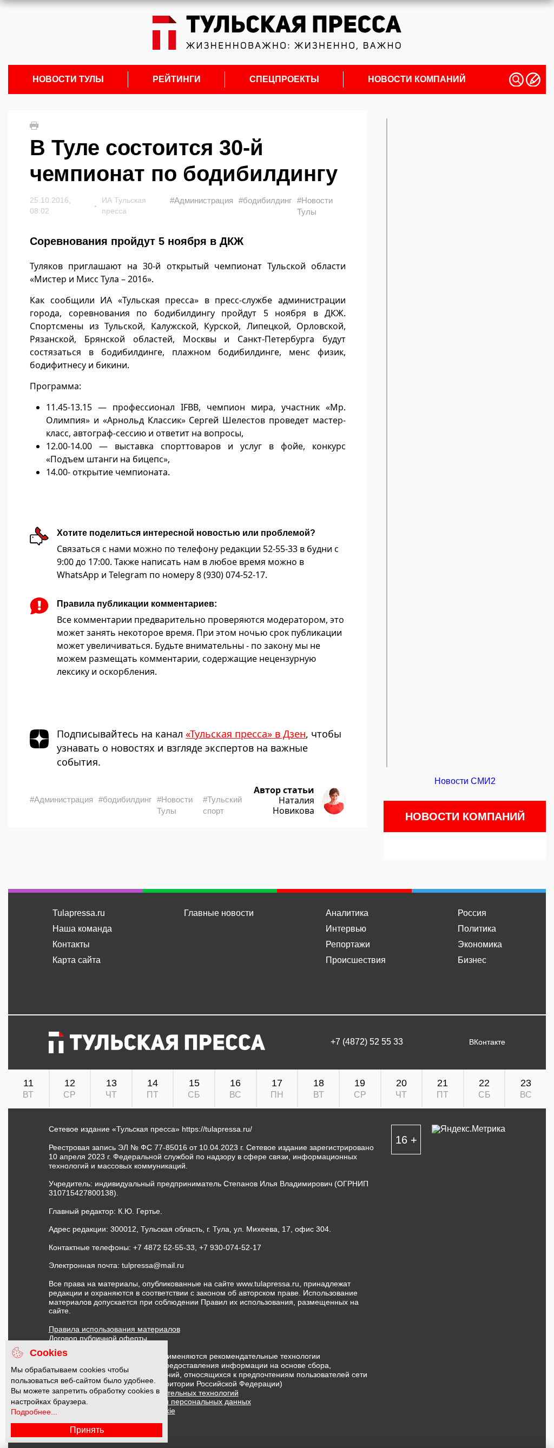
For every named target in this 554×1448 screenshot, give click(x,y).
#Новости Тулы (315, 206)
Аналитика (347, 913)
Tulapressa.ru (78, 913)
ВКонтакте (487, 1042)
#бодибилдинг (265, 200)
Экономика (480, 944)
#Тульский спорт (222, 805)
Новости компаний (417, 79)
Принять (87, 1429)
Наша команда (82, 928)
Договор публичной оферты (98, 1338)
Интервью (346, 928)
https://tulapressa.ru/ (217, 1129)
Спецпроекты (284, 79)
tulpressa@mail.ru (153, 1265)
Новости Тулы (68, 79)
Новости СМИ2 (465, 781)
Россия (472, 913)
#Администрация (201, 200)
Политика (477, 928)
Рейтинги (177, 79)
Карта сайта (76, 960)
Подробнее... (34, 1411)
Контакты (71, 944)
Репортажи (348, 944)
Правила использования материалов (114, 1329)
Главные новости (219, 913)
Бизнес (472, 960)
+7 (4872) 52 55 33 (367, 1042)
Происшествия (356, 960)
